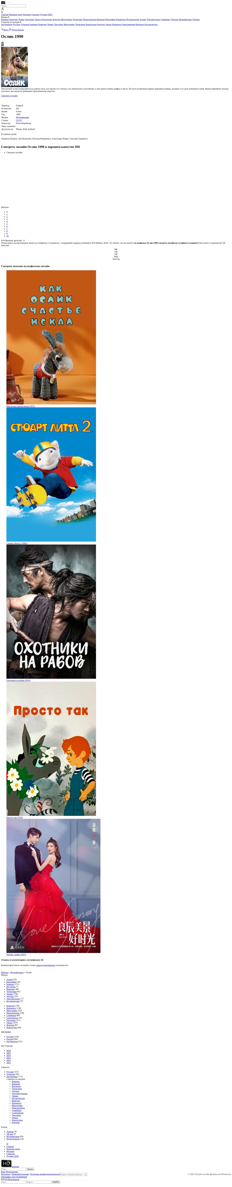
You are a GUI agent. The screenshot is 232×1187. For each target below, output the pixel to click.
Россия (9, 1039)
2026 (8, 1050)
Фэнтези (57, 19)
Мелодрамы (66, 19)
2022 (8, 1060)
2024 (8, 1055)
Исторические (132, 19)
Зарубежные (6, 24)
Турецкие (25, 24)
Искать (30, 1169)
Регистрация (18, 30)
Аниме (143, 19)
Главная (4, 14)
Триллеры (29, 19)
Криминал (121, 19)
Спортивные (12, 1018)
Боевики (5, 19)
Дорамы (196, 19)
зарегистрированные (45, 965)
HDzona (4, 972)
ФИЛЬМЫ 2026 (8, 1177)
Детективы (78, 19)
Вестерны (10, 987)
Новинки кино (15, 14)
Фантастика (46, 19)
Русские (16, 24)
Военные (101, 19)
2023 (8, 1058)
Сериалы (35, 14)
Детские (174, 19)
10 (7, 236)
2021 (8, 1063)
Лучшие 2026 (46, 14)
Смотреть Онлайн (9, 96)
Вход (6, 30)
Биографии (110, 19)
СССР (19, 120)
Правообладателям (20, 1174)
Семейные (165, 19)
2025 (8, 1053)
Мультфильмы (185, 19)
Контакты (5, 1174)
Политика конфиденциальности (45, 1174)
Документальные (20, 1093)
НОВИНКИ (21, 1177)
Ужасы (38, 19)
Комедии (13, 19)
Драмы (21, 19)
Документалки (153, 19)
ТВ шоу (9, 1134)
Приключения (89, 19)
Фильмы (27, 14)
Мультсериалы (13, 1139)
